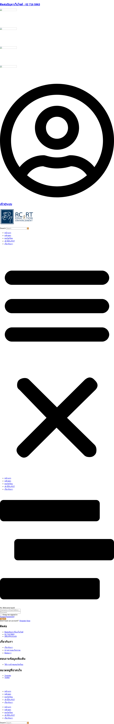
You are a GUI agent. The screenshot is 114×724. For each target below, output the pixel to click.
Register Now (24, 621)
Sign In (3, 619)
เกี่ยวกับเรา (8, 244)
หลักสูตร (7, 235)
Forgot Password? (7, 617)
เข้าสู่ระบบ (6, 204)
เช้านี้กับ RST (9, 241)
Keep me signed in (10, 615)
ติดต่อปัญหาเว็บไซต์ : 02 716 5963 (20, 4)
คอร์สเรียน (8, 238)
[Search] (28, 228)
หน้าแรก (7, 233)
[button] (57, 361)
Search (3, 228)
